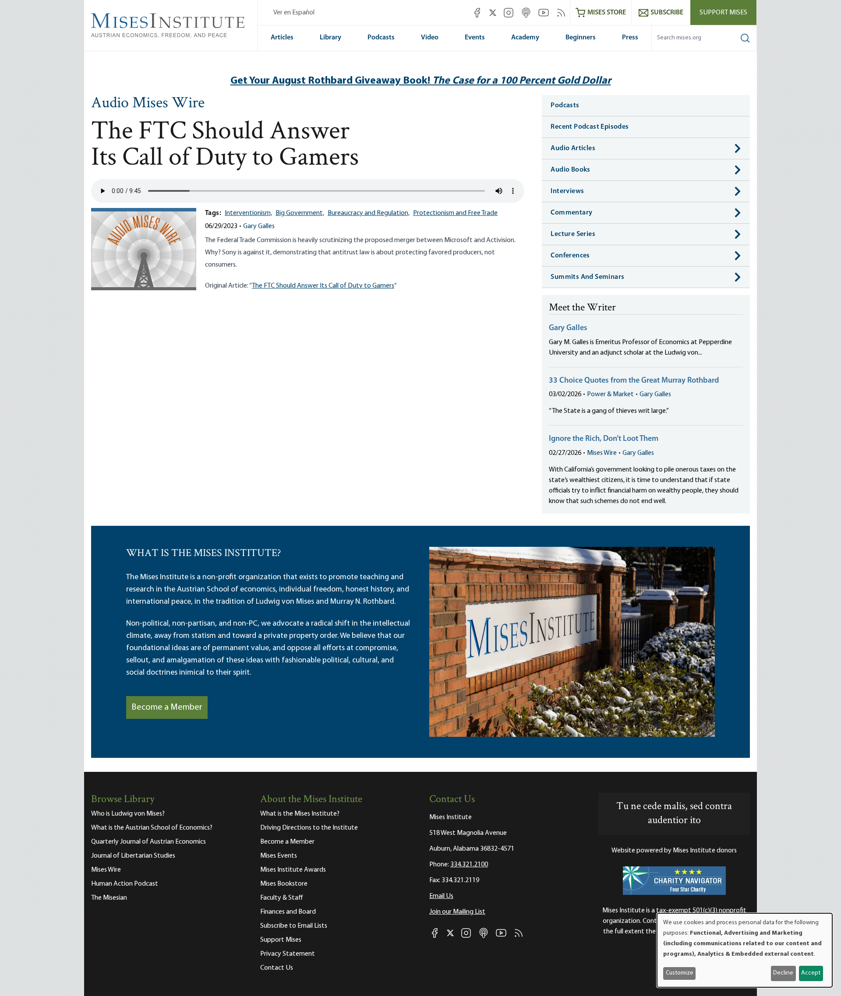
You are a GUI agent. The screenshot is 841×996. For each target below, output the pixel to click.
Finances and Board (288, 911)
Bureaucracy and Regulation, (369, 213)
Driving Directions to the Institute (309, 827)
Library (330, 37)
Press (630, 37)
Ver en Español (293, 12)
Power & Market (610, 394)
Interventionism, (248, 213)
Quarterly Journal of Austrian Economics (148, 841)
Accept (810, 973)
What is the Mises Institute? (299, 813)
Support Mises (723, 12)
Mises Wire (602, 453)
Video (429, 37)
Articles (282, 37)
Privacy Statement (287, 953)
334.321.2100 (469, 864)
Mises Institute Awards (293, 869)
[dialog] (744, 950)
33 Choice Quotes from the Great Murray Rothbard (634, 381)
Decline (783, 973)
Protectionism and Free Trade (455, 213)
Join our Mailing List (457, 911)
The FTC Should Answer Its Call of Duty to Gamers (323, 285)
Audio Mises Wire (148, 103)
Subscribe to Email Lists (293, 925)
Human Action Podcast (124, 883)
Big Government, (300, 213)
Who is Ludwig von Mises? (128, 813)
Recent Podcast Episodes (590, 126)
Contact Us (276, 967)
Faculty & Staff (281, 897)
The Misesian (109, 897)
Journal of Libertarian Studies (133, 855)
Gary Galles (259, 226)
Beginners (580, 37)
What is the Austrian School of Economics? (151, 827)
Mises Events (278, 855)
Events (475, 37)
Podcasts (381, 37)
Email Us (441, 896)
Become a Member (166, 707)
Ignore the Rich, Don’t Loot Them (603, 439)
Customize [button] (679, 973)
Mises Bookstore (283, 883)
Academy (525, 37)
